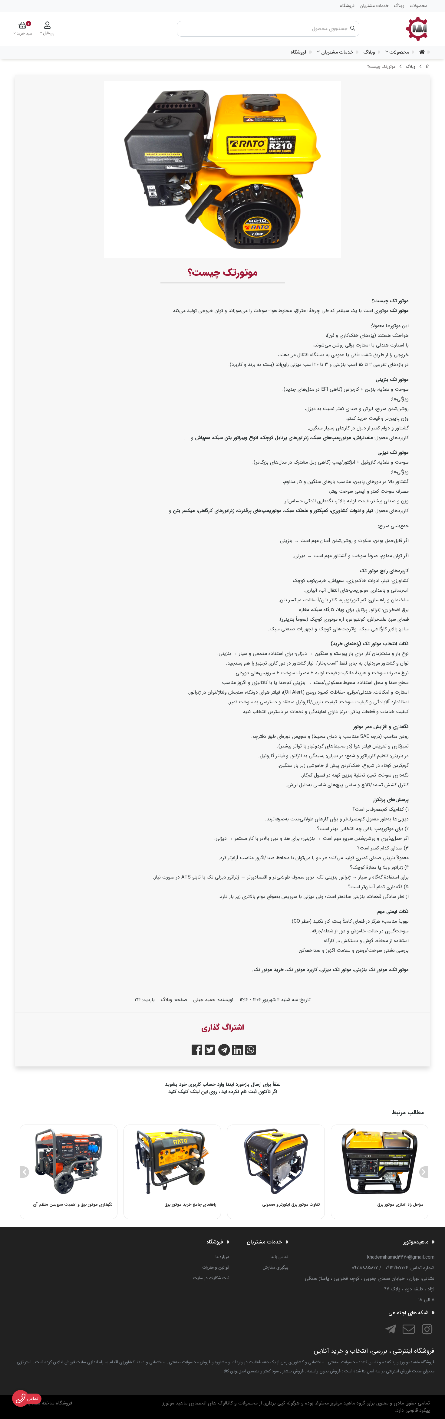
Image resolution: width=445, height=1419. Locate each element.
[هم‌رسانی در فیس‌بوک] (197, 1051)
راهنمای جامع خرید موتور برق (190, 1204)
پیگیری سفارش (275, 1267)
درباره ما (222, 1256)
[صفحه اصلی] (428, 67)
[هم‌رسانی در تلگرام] (222, 1051)
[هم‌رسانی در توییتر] (210, 1051)
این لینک (199, 1091)
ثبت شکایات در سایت (211, 1278)
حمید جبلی (204, 999)
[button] (424, 1172)
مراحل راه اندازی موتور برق (400, 1204)
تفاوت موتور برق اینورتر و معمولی (291, 1204)
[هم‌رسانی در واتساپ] (250, 1051)
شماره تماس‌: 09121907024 (409, 1268)
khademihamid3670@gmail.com (400, 1257)
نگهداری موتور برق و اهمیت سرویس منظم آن (73, 1204)
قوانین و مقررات (215, 1267)
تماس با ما (279, 1256)
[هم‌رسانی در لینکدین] (237, 1051)
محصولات (399, 52)
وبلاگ (369, 52)
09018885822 (365, 1268)
